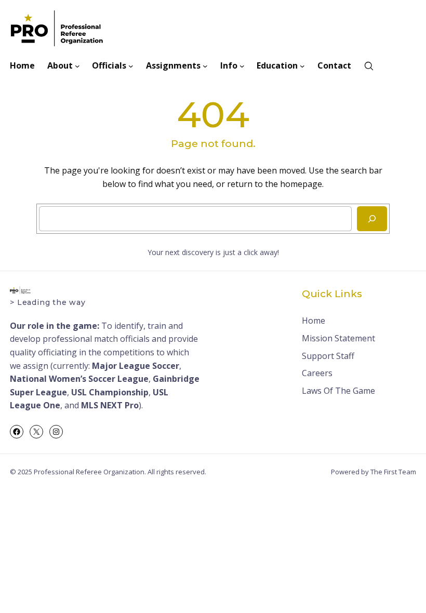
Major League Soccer (135, 365)
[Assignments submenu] (205, 66)
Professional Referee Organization (89, 471)
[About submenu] (77, 66)
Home (313, 320)
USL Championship (110, 392)
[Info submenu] (242, 66)
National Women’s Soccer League (79, 378)
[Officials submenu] (131, 66)
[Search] (372, 218)
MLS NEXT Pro (110, 405)
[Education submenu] (302, 66)
